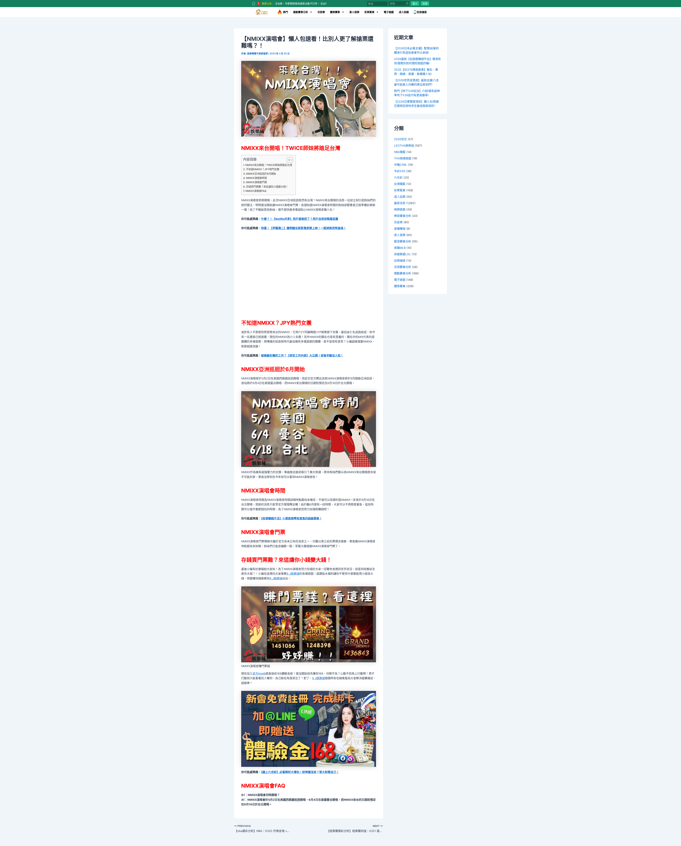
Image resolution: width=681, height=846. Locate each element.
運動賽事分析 (300, 12)
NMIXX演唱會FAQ (255, 190)
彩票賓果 (369, 12)
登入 (415, 3)
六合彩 (398, 177)
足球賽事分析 (402, 267)
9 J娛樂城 (293, 573)
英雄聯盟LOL (402, 254)
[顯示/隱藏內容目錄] (288, 160)
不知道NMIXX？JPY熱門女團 (262, 169)
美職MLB (400, 248)
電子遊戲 (389, 12)
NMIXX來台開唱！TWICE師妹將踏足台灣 (268, 164)
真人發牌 (354, 12)
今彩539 (399, 171)
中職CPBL (400, 164)
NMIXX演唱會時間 (256, 177)
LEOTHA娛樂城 (404, 145)
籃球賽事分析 (402, 241)
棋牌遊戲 (399, 209)
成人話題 (404, 12)
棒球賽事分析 (402, 216)
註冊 (424, 3)
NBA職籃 (400, 152)
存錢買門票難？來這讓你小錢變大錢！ (267, 186)
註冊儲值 (422, 12)
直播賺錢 (399, 228)
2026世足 (400, 139)
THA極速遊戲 (402, 158)
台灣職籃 (399, 184)
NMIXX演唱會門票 (256, 182)
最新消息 (399, 203)
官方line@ (259, 673)
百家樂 (321, 12)
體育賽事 (335, 12)
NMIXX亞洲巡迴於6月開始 (261, 173)
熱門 (285, 12)
